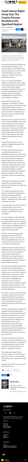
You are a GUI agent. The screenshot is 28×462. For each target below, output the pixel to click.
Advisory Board (7, 426)
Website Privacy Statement (9, 447)
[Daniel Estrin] (5, 384)
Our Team (5, 425)
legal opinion (11, 252)
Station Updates (7, 427)
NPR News (16, 370)
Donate (23, 2)
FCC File (5, 444)
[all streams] (26, 460)
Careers (5, 436)
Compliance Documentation (10, 446)
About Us (5, 423)
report (6, 81)
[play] (2, 460)
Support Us (6, 437)
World (8, 370)
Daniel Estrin (9, 27)
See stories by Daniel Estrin (18, 391)
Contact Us (5, 435)
